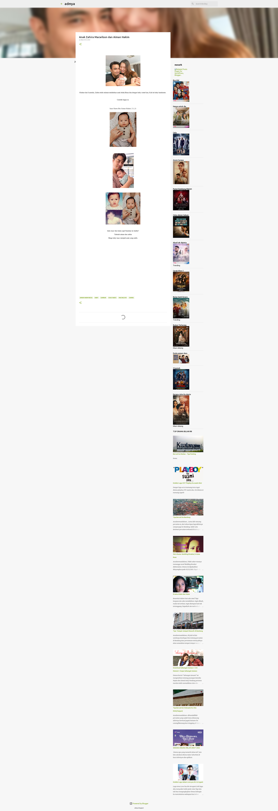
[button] (80, 44)
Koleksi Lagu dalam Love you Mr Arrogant (188, 782)
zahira (131, 297)
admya (70, 4)
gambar (103, 297)
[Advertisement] (123, 269)
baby (96, 297)
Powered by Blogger (140, 803)
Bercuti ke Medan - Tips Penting (184, 454)
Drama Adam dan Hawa (181, 594)
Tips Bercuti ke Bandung (181, 517)
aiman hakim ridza (86, 297)
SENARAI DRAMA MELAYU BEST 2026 (186, 748)
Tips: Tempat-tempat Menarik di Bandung (188, 631)
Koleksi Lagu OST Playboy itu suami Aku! (187, 483)
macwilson (123, 297)
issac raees (112, 297)
